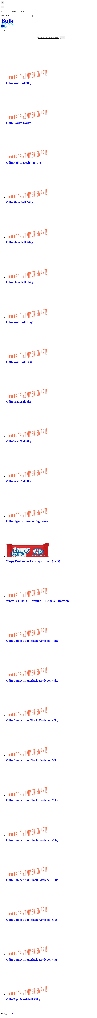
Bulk (14, 1013)
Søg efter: (5, 16)
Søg (62, 37)
